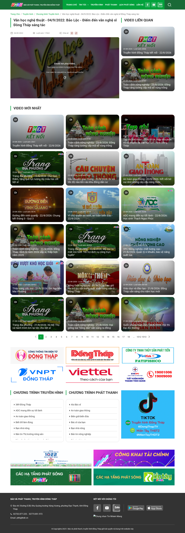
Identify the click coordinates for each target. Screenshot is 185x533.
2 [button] (46, 337)
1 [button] (40, 337)
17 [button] (123, 337)
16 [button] (118, 337)
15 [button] (113, 337)
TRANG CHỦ (71, 5)
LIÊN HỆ (139, 5)
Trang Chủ (15, 14)
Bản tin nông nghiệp (81, 434)
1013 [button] (144, 337)
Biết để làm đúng (24, 422)
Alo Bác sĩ (76, 404)
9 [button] (82, 337)
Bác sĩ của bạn (78, 422)
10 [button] (87, 337)
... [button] (134, 337)
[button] (149, 336)
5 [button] (61, 337)
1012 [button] (139, 337)
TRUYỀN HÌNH (97, 5)
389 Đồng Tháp (23, 404)
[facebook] (71, 33)
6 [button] (66, 337)
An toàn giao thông (25, 416)
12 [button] (98, 337)
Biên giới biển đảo (80, 416)
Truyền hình (28, 14)
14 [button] (108, 337)
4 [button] (56, 337)
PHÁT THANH (111, 5)
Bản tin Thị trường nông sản (29, 434)
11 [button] (92, 337)
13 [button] (103, 337)
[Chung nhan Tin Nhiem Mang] (134, 516)
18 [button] (128, 337)
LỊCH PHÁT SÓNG (126, 5)
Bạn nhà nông (22, 428)
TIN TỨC (82, 5)
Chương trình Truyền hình (47, 14)
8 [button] (77, 337)
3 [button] (51, 337)
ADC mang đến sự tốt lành (29, 410)
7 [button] (71, 337)
